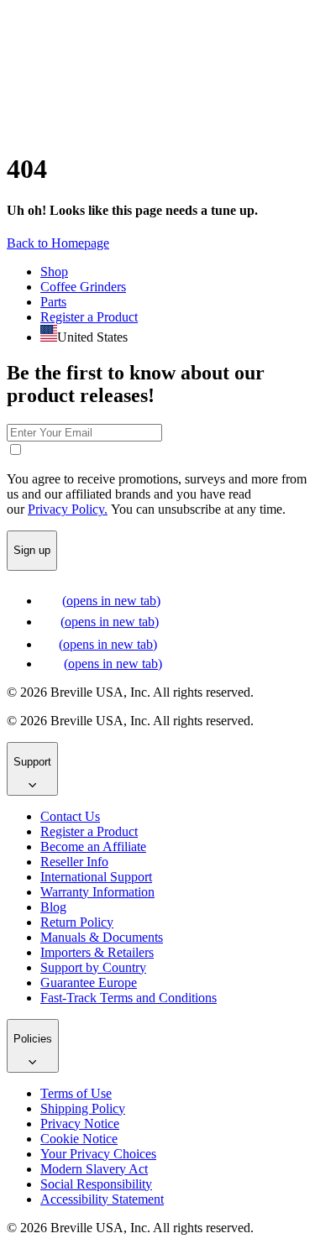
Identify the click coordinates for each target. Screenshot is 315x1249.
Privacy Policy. (68, 509)
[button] (58, 243)
